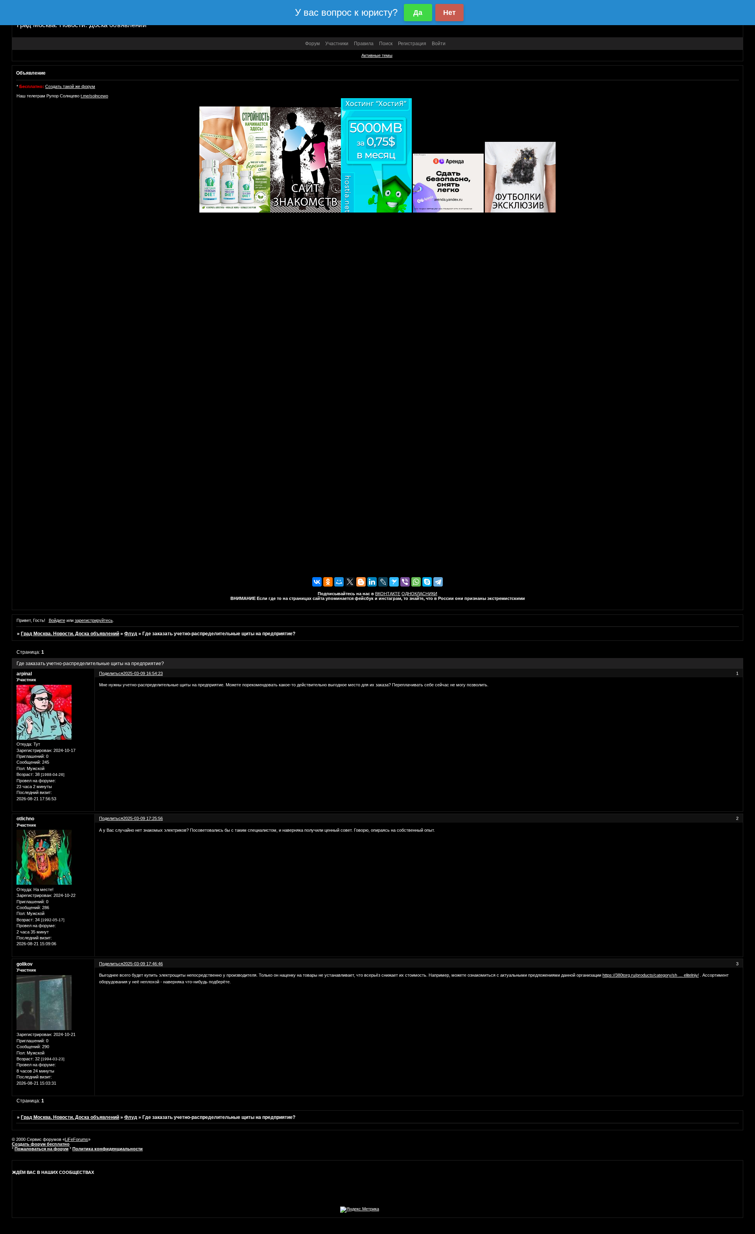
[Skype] (427, 582)
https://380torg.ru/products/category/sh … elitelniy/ (650, 975)
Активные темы (376, 55)
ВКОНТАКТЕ (387, 593)
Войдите (57, 620)
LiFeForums (76, 1139)
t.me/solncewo (94, 96)
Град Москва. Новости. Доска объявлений (70, 633)
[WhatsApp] (416, 582)
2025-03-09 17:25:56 (143, 818)
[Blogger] (361, 582)
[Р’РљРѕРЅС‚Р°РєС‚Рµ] (317, 582)
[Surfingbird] (394, 582)
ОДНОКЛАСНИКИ (419, 593)
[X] (350, 582)
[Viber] (405, 582)
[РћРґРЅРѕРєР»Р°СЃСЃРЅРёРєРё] (328, 582)
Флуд (130, 633)
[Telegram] (438, 582)
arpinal (24, 674)
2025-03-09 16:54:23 (143, 673)
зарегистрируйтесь (94, 620)
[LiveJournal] (383, 582)
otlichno (25, 818)
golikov (25, 964)
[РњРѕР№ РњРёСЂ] (339, 582)
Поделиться (111, 673)
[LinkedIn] (372, 582)
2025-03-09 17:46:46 (143, 963)
